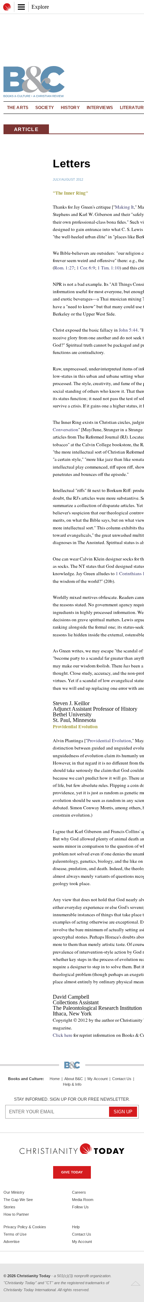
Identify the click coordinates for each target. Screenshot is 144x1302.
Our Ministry (13, 1192)
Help (76, 1227)
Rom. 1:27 (64, 268)
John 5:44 (128, 330)
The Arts (17, 107)
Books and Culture (25, 1079)
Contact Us (121, 1079)
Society (44, 107)
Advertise (11, 1241)
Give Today (72, 1172)
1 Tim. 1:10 (109, 268)
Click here (62, 1035)
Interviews (100, 107)
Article (26, 129)
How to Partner (16, 1214)
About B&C (73, 1079)
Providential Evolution (109, 740)
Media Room (82, 1200)
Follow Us (80, 1207)
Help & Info (72, 1084)
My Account (97, 1079)
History (70, 107)
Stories (9, 1207)
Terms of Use (15, 1234)
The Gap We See (18, 1200)
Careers (79, 1192)
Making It (124, 207)
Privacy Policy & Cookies (24, 1227)
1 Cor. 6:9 (86, 268)
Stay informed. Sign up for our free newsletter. (72, 1099)
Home (55, 1079)
